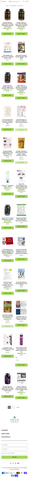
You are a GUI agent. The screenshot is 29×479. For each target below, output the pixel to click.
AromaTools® (8, 467)
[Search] (23, 1)
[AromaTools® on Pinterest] (16, 463)
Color (16, 357)
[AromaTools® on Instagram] (13, 463)
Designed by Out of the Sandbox (19, 467)
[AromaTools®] (14, 1)
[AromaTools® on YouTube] (18, 463)
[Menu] (0, 1)
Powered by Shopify (14, 469)
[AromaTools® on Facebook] (11, 463)
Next (18, 407)
